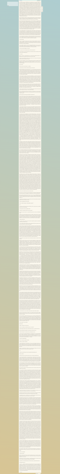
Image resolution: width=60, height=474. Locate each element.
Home (42, 6)
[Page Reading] (42, 11)
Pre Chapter (37, 473)
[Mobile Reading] (42, 9)
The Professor (20, 0)
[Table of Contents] (42, 8)
